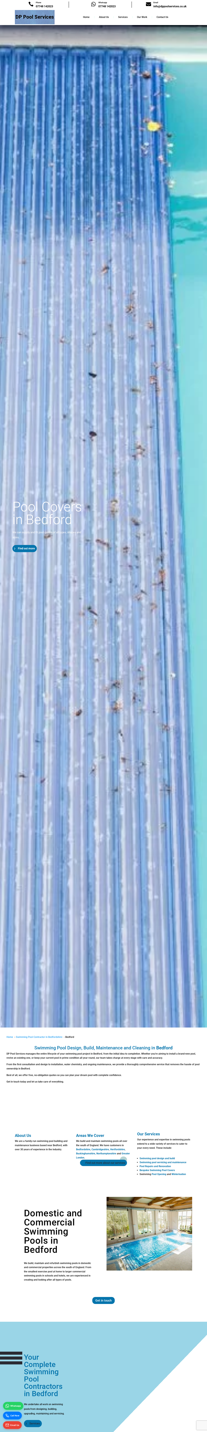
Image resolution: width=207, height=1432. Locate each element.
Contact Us (162, 17)
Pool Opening (159, 1174)
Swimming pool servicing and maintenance (163, 1162)
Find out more (26, 561)
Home (86, 17)
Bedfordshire (83, 1149)
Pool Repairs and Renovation (156, 1166)
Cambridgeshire (100, 1149)
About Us (104, 17)
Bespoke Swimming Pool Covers (157, 1170)
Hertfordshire (117, 1149)
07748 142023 (44, 6)
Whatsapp (102, 2)
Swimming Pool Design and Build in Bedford (47, 513)
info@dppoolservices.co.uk (170, 6)
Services (123, 17)
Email (155, 2)
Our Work (142, 17)
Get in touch (103, 1300)
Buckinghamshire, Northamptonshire (96, 1153)
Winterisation (179, 1174)
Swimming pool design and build (157, 1158)
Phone (38, 2)
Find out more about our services (105, 1162)
